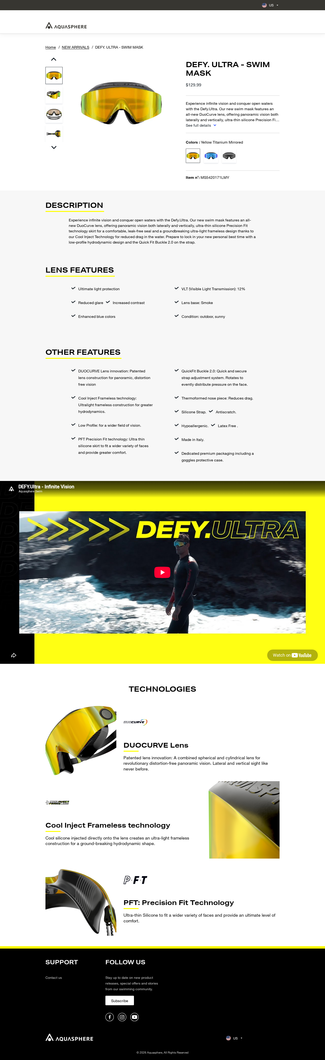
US (271, 5)
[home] (69, 1038)
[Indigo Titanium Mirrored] (211, 156)
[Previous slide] (54, 59)
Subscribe (119, 1000)
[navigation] (72, 990)
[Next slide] (54, 147)
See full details (199, 125)
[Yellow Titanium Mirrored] (193, 156)
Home (50, 47)
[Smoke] (229, 156)
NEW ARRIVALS (75, 47)
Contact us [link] (53, 977)
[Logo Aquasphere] (66, 25)
